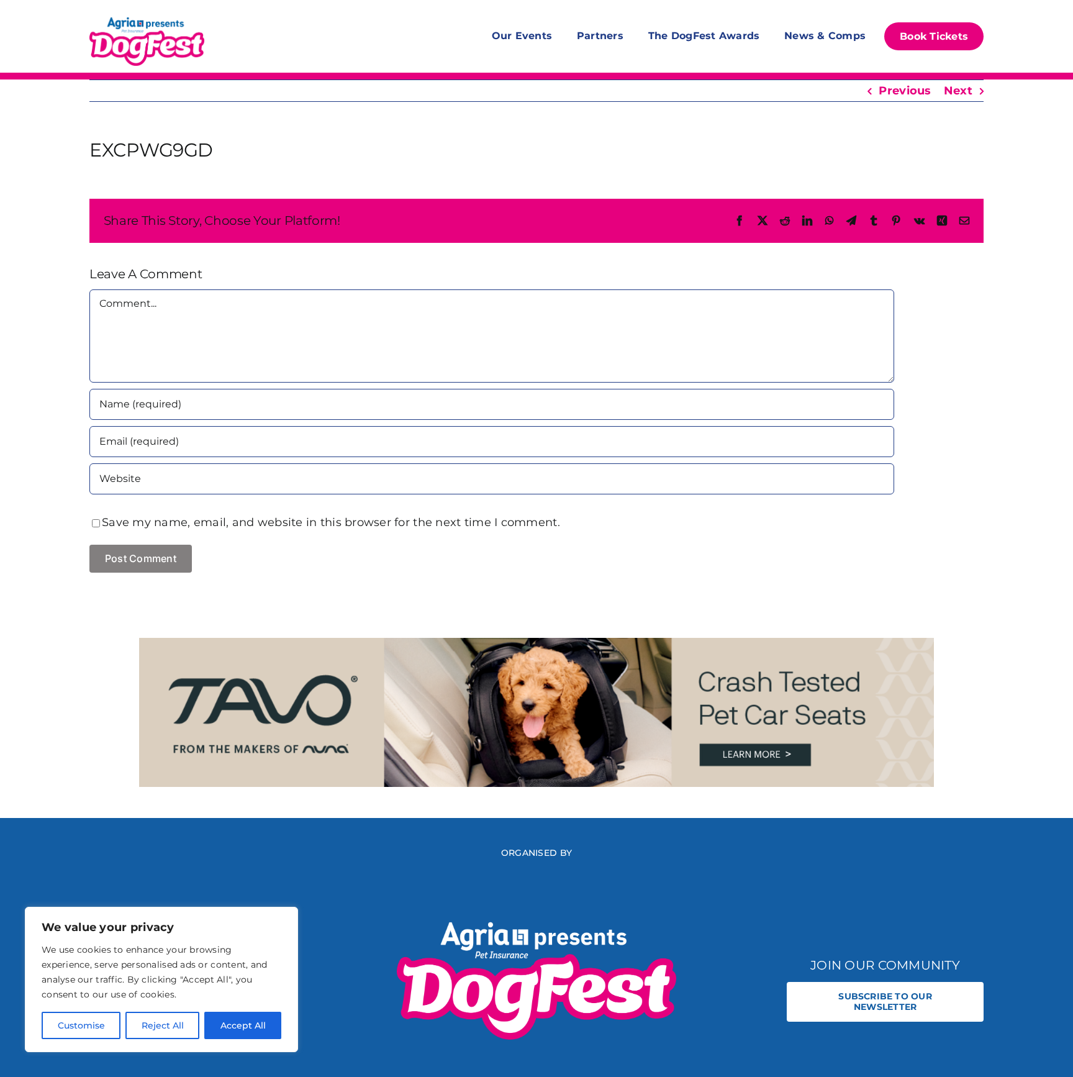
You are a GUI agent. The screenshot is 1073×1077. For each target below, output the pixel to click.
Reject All (163, 1025)
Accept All (243, 1025)
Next (958, 91)
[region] (161, 979)
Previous (905, 91)
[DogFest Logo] (146, 18)
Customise (81, 1025)
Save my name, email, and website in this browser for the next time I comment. (331, 522)
